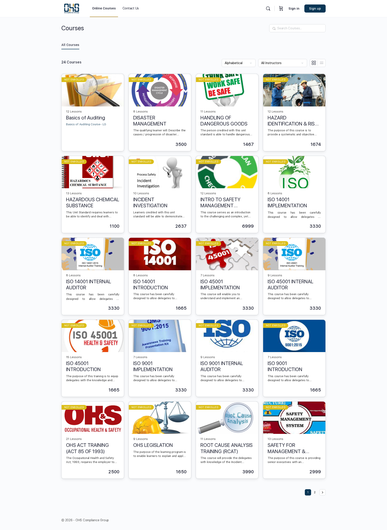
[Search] (268, 8)
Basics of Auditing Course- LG (86, 124)
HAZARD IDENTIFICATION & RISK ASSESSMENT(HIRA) (293, 121)
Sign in (293, 8)
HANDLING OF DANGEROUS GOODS (223, 121)
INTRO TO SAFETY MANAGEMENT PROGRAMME (220, 203)
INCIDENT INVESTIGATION (150, 202)
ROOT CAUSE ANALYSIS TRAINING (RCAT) (226, 448)
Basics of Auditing (85, 118)
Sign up (315, 8)
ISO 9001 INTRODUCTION (285, 366)
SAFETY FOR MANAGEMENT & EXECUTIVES (286, 448)
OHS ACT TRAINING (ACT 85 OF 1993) (87, 448)
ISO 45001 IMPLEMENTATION (220, 284)
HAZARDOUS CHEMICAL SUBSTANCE (92, 202)
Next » (322, 492)
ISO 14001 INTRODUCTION (150, 284)
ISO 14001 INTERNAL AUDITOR (88, 284)
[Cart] (281, 8)
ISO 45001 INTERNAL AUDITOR (290, 284)
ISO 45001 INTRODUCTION (83, 366)
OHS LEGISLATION (153, 445)
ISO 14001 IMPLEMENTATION (287, 202)
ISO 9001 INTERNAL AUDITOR (221, 366)
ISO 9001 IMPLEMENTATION (153, 366)
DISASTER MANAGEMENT (149, 121)
